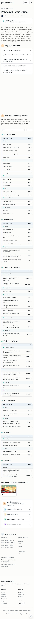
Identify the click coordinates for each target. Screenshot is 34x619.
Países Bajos (21, 554)
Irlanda (20, 549)
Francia (20, 546)
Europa (3, 8)
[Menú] (31, 2)
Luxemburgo (21, 551)
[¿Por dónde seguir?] (31, 616)
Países (3, 592)
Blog (2, 601)
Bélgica (20, 544)
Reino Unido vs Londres (7, 540)
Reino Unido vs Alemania (7, 542)
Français (20, 596)
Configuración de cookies (12, 614)
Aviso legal (4, 603)
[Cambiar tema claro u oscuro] (26, 613)
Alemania (20, 541)
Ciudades (3, 594)
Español (20, 592)
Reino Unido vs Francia (7, 547)
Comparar (4, 598)
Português (21, 594)
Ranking (3, 596)
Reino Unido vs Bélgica (7, 545)
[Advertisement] (17, 93)
